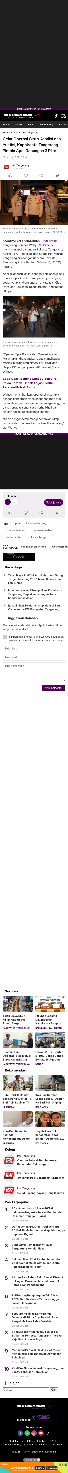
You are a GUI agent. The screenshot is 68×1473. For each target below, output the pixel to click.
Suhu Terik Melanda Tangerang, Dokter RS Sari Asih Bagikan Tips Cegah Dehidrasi (17, 1100)
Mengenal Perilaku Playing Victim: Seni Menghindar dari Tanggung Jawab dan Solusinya (37, 1353)
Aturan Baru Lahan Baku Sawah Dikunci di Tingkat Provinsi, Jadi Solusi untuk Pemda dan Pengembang (37, 1281)
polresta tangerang (40, 537)
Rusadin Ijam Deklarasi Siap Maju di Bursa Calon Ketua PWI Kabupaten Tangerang (35, 607)
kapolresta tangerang (38, 523)
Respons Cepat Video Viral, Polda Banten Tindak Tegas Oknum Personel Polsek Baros (30, 383)
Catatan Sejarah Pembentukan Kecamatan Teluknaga (37, 1162)
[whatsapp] (27, 1433)
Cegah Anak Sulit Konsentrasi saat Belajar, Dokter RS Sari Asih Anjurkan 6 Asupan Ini (50, 1139)
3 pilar (17, 523)
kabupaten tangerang (33, 546)
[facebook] (20, 1433)
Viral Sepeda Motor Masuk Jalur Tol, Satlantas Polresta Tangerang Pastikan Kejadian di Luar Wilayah (37, 1335)
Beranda (7, 132)
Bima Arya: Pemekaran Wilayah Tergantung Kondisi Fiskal (32, 1246)
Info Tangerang (20, 165)
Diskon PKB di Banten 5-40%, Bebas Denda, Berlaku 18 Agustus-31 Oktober (50, 1057)
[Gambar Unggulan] (34, 202)
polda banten (13, 537)
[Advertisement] (34, 54)
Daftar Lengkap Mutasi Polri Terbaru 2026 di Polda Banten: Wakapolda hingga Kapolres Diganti (38, 1230)
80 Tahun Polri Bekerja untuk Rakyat (40, 1177)
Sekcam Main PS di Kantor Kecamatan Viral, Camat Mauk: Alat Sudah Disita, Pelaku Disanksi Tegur (36, 1263)
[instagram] (34, 1433)
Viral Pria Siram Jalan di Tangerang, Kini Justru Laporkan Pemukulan (38, 1370)
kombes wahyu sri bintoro (17, 530)
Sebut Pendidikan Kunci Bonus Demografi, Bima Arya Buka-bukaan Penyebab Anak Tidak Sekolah (35, 1317)
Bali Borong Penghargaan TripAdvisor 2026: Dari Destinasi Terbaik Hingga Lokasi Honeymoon (36, 1299)
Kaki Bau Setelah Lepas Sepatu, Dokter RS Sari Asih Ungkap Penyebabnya (49, 1100)
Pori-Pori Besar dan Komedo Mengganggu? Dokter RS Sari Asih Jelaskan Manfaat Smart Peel (17, 1139)
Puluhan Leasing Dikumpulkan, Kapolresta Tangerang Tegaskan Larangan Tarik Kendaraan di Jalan (35, 594)
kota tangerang (59, 546)
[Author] (6, 167)
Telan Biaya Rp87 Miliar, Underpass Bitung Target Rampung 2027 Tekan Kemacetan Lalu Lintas (35, 579)
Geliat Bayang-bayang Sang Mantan (40, 1192)
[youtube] (41, 1433)
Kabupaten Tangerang (26, 132)
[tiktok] (48, 1433)
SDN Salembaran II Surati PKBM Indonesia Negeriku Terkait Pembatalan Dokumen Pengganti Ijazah (37, 1212)
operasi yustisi (42, 530)
